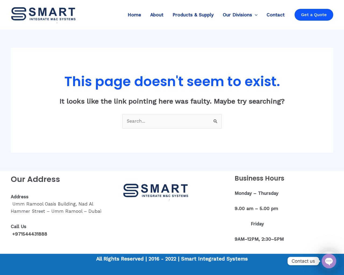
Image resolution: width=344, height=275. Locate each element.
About (156, 14)
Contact (276, 14)
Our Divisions (237, 14)
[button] (254, 15)
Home (134, 14)
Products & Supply (193, 14)
